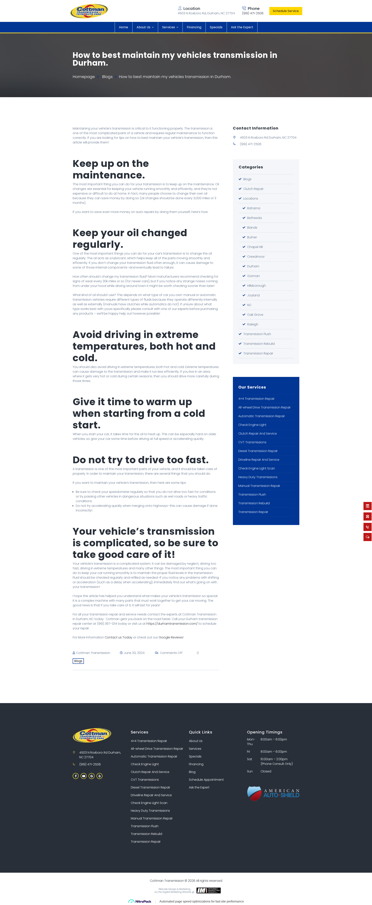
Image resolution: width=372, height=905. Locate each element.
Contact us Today (118, 637)
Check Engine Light (252, 425)
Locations (250, 198)
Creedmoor (256, 256)
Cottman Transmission (93, 653)
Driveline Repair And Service (258, 459)
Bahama (253, 208)
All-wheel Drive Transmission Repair (264, 407)
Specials (216, 27)
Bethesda (254, 218)
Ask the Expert (242, 27)
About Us (143, 27)
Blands (252, 227)
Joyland (253, 295)
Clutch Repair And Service (257, 433)
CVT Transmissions (252, 442)
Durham (253, 266)
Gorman (253, 276)
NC (249, 305)
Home (123, 27)
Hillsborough (256, 285)
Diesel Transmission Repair (258, 451)
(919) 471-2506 (253, 13)
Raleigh (252, 324)
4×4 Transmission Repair (256, 398)
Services (168, 27)
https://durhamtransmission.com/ (172, 623)
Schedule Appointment (206, 779)
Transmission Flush (257, 334)
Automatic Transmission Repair (261, 416)
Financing (194, 27)
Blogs (107, 76)
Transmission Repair (258, 353)
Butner (252, 237)
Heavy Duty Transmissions (257, 477)
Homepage (84, 76)
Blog (192, 772)
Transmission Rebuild (259, 343)
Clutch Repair (253, 189)
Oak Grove (255, 314)
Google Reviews (171, 637)
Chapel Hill (255, 247)
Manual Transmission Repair (259, 486)
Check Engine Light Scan (256, 468)
